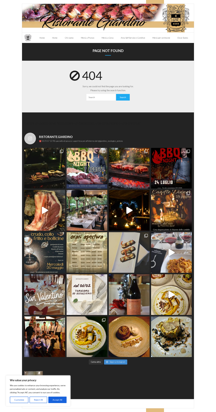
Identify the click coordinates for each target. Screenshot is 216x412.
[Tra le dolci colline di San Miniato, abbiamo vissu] (171, 252)
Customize (19, 400)
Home (42, 37)
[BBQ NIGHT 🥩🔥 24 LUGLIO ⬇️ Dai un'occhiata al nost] (171, 168)
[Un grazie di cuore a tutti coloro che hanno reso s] (129, 168)
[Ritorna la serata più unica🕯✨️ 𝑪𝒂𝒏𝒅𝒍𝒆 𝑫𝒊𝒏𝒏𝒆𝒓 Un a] (171, 210)
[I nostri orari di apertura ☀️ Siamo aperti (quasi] (87, 252)
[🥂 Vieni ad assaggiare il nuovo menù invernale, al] (87, 336)
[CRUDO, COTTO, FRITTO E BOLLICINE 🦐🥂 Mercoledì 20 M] (44, 252)
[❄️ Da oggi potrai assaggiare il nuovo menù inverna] (171, 336)
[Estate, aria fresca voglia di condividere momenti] (87, 210)
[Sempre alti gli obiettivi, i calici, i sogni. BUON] (129, 294)
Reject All (38, 400)
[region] (38, 390)
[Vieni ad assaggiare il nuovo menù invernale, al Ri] (129, 336)
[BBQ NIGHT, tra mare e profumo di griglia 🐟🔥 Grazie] (44, 168)
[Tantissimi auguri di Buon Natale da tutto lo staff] (44, 336)
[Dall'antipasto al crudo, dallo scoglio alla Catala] (129, 252)
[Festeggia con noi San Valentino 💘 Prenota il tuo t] (44, 294)
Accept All (57, 400)
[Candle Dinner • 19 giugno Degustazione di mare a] (129, 210)
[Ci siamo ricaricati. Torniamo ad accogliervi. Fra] (87, 294)
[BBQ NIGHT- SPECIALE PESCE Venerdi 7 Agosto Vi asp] (87, 168)
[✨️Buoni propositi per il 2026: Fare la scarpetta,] (171, 294)
